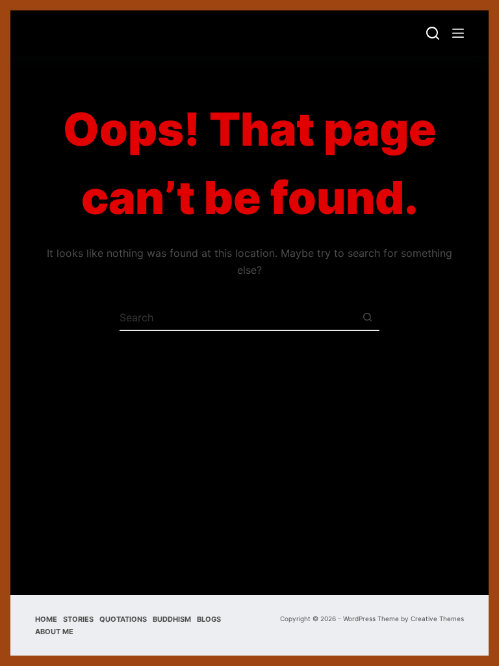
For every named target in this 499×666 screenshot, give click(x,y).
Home (46, 619)
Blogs (209, 619)
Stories (78, 619)
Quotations (123, 619)
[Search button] (367, 317)
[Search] (432, 33)
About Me (54, 631)
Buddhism (172, 619)
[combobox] (237, 317)
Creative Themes (437, 618)
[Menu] (458, 33)
